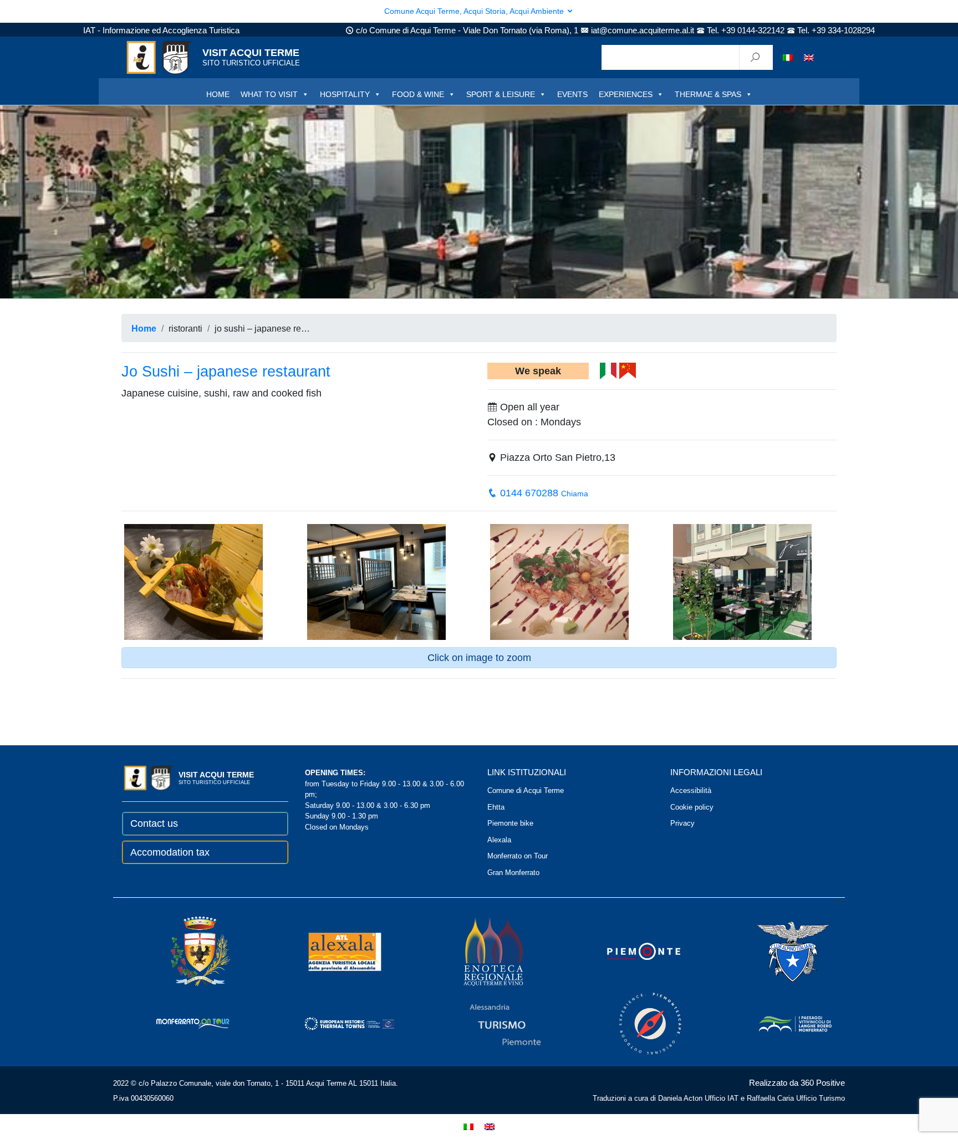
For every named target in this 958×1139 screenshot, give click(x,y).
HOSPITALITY (345, 94)
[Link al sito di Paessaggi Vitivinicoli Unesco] (780, 1023)
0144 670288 (542, 493)
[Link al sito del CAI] (777, 951)
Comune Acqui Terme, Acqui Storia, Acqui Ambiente (475, 11)
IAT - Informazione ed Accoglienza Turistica (161, 30)
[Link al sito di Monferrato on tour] (178, 1023)
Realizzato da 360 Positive (797, 1082)
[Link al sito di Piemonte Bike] (635, 1023)
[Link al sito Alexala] (329, 951)
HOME (218, 94)
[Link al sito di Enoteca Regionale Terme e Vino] (479, 951)
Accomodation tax (170, 852)
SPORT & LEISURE (500, 94)
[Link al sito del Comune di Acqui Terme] (184, 951)
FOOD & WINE (418, 94)
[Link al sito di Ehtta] (333, 1023)
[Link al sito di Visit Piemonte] (628, 951)
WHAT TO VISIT (269, 94)
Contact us (154, 823)
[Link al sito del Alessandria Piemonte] (490, 1023)
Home (143, 328)
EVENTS (572, 94)
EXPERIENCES (626, 94)
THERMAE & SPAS (708, 94)
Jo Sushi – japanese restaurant (225, 371)
